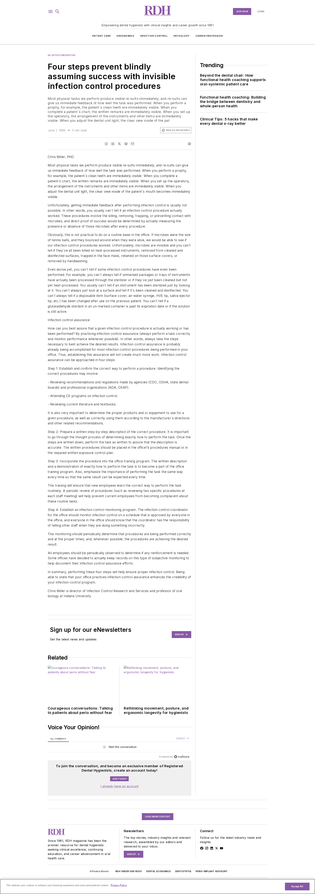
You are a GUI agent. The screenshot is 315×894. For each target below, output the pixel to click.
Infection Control (154, 35)
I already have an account (119, 786)
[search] (57, 11)
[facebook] (106, 144)
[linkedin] (113, 144)
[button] (50, 11)
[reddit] (126, 144)
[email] (132, 144)
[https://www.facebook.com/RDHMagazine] (202, 848)
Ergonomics (125, 35)
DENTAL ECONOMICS (158, 871)
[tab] (58, 739)
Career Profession (209, 35)
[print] (189, 144)
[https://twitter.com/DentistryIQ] (216, 848)
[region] (119, 747)
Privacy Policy (119, 885)
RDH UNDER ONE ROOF (128, 871)
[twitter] (119, 144)
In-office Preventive (61, 55)
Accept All (297, 886)
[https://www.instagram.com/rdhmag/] (207, 848)
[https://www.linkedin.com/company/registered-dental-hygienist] (211, 848)
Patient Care (101, 35)
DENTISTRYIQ (183, 871)
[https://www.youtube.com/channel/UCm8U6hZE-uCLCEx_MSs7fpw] (221, 848)
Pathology (182, 35)
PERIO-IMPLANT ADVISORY (212, 871)
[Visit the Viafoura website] (181, 756)
